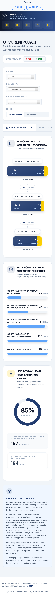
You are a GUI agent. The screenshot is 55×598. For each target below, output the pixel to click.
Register (36, 7)
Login (19, 7)
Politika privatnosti (18, 592)
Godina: (10, 71)
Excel (40, 59)
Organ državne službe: (17, 96)
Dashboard (17, 114)
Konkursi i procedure (21, 128)
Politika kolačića (40, 592)
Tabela (33, 114)
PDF (29, 59)
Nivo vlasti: (12, 84)
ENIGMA (29, 586)
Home (28, 2)
